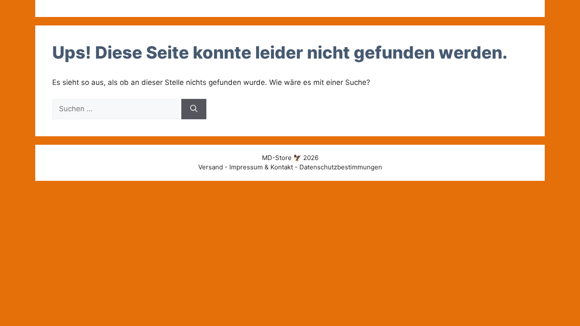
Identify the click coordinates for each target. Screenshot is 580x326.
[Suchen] (193, 109)
